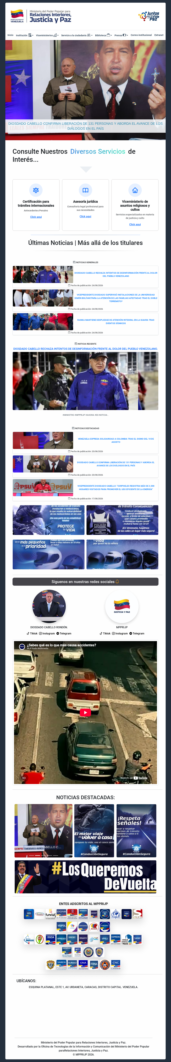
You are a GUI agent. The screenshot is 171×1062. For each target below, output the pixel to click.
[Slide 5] (55, 855)
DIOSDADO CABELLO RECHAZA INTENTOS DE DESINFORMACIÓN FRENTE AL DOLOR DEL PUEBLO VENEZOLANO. (85, 348)
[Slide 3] (43, 855)
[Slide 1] (31, 855)
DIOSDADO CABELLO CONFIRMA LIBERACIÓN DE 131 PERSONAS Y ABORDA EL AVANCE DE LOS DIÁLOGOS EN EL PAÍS (115, 464)
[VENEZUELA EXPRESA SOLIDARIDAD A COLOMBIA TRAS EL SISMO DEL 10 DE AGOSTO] (43, 440)
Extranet (158, 35)
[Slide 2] (37, 855)
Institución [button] (21, 35)
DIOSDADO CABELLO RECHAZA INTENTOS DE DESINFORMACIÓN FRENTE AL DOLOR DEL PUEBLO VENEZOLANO (115, 274)
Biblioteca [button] (100, 35)
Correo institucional (141, 35)
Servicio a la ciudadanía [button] (74, 35)
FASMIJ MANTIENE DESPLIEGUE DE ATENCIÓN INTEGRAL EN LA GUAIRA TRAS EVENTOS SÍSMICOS (115, 322)
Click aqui (36, 217)
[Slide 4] (49, 855)
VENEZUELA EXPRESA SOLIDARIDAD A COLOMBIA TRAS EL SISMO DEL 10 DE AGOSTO (116, 440)
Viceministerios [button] (44, 35)
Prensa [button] (118, 35)
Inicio (10, 35)
